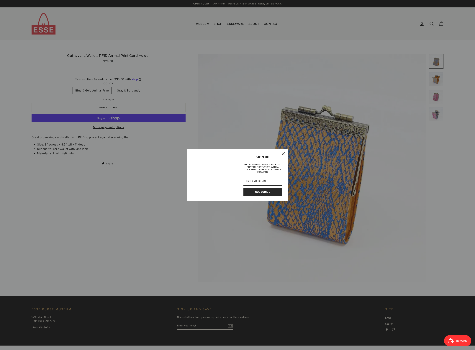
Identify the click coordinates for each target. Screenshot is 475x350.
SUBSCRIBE (262, 192)
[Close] (283, 153)
